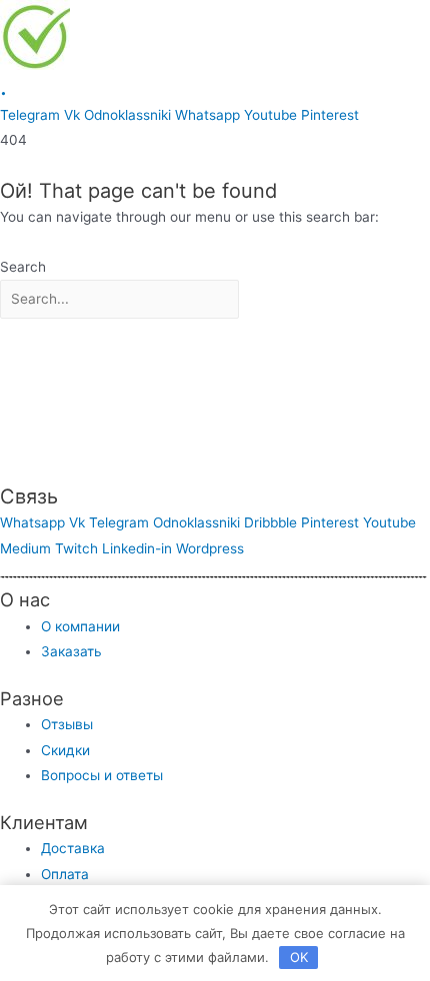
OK (299, 957)
